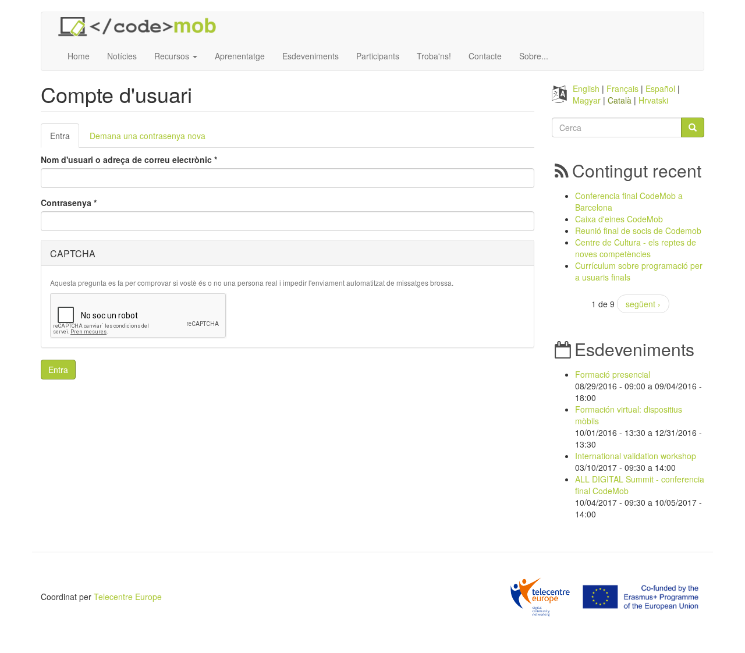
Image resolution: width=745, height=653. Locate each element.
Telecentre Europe (128, 596)
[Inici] (141, 27)
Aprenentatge (240, 56)
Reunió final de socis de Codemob (638, 230)
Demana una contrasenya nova (147, 135)
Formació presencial (612, 374)
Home (79, 56)
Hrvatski (653, 100)
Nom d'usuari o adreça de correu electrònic (129, 159)
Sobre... (533, 56)
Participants (377, 56)
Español (660, 88)
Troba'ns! (434, 56)
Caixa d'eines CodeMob (619, 219)
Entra (64, 139)
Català (620, 100)
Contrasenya (69, 202)
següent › (643, 304)
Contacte (485, 56)
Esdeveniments (310, 56)
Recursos (172, 56)
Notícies (122, 56)
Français (622, 88)
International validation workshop (635, 456)
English (586, 88)
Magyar (587, 100)
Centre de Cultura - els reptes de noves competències (635, 248)
